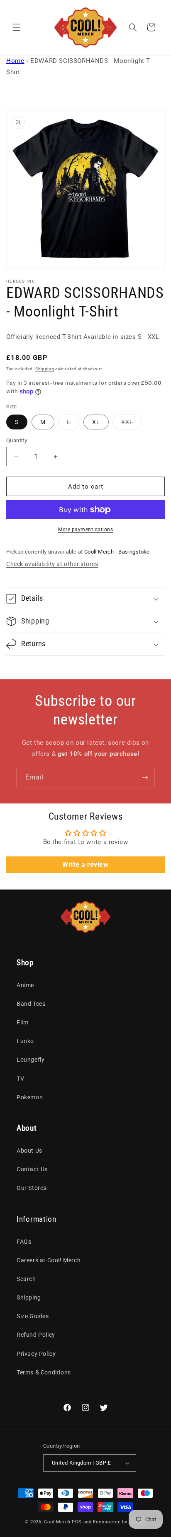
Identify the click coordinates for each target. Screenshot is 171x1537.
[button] (16, 27)
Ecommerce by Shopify (119, 1522)
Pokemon (30, 1097)
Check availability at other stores (52, 564)
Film (22, 1022)
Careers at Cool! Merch (49, 1260)
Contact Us (32, 1169)
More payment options (85, 529)
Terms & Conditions (44, 1372)
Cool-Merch (57, 1522)
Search (26, 1279)
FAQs (24, 1241)
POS (77, 1522)
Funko (25, 1041)
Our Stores (31, 1188)
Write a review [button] (85, 864)
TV (20, 1078)
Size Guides (33, 1316)
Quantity (16, 440)
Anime (25, 985)
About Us (29, 1150)
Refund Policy (36, 1334)
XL (96, 422)
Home (15, 61)
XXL (131, 423)
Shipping (44, 369)
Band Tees (31, 1003)
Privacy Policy (36, 1353)
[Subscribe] (145, 777)
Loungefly (30, 1059)
